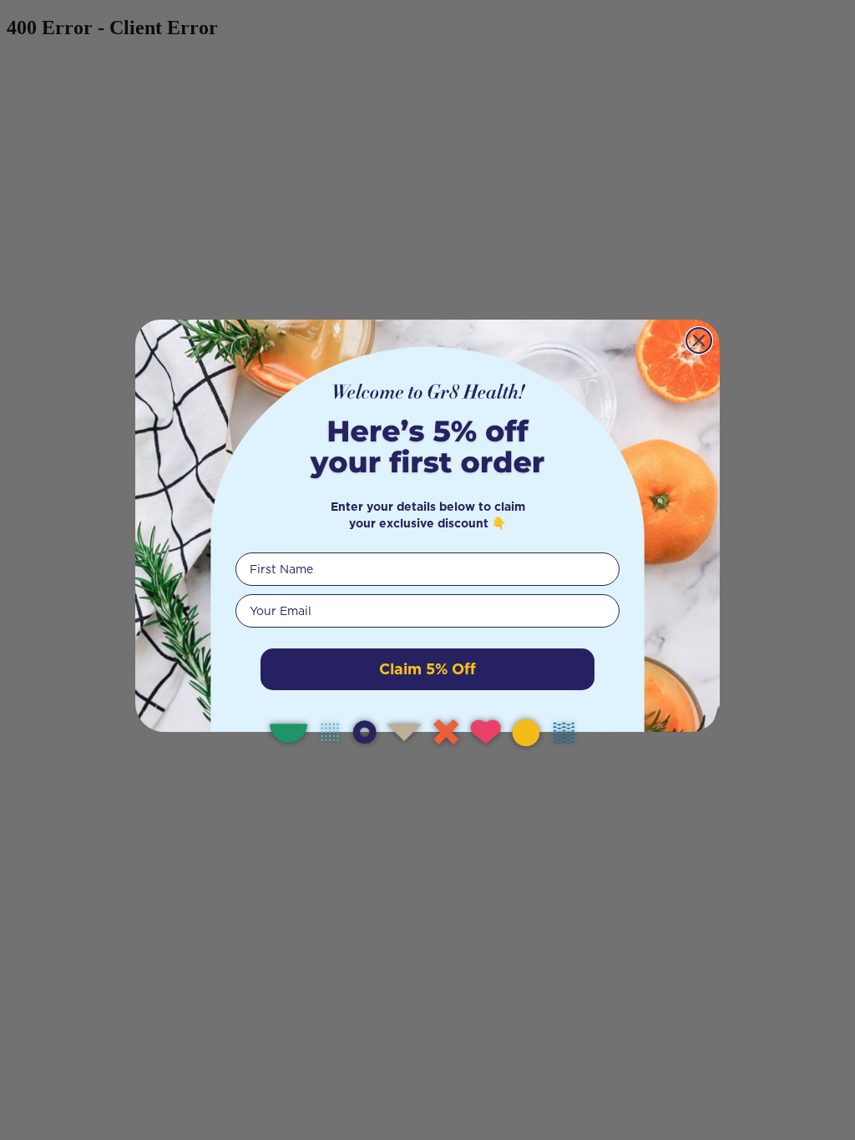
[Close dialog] (698, 340)
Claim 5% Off (427, 668)
